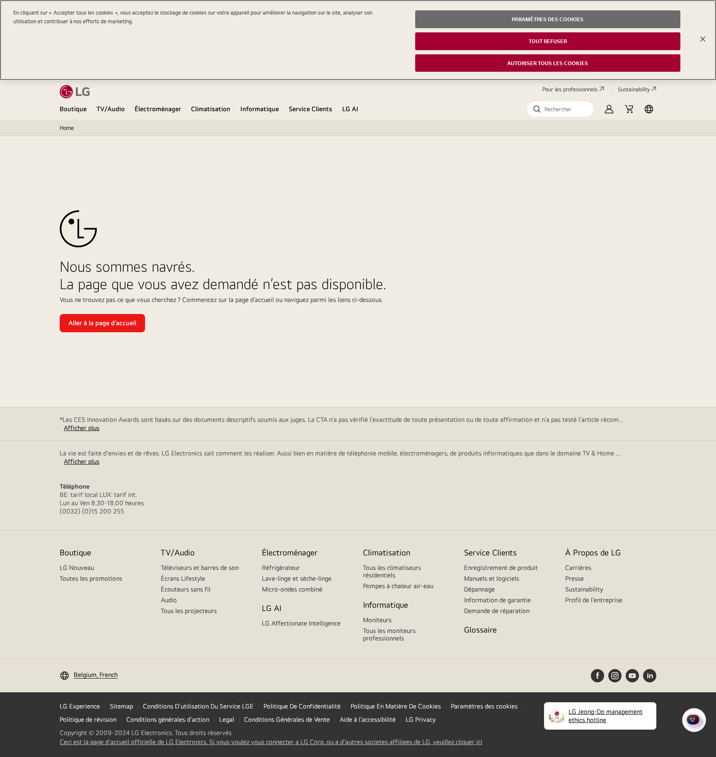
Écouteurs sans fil (185, 589)
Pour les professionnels (569, 89)
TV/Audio (111, 109)
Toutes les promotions (91, 578)
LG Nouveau (77, 568)
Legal (226, 719)
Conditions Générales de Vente (287, 719)
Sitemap (121, 706)
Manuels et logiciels (491, 578)
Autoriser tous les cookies (547, 63)
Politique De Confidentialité (302, 706)
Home (67, 127)
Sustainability (634, 89)
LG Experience (80, 706)
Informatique (259, 109)
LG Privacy (420, 719)
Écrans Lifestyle (183, 578)
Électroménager (158, 109)
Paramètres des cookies (484, 706)
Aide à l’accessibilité (368, 719)
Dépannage (479, 589)
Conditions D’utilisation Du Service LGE (198, 706)
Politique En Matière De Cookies (396, 706)
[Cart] (629, 109)
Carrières (578, 568)
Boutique (73, 109)
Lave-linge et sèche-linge (296, 578)
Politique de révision (88, 719)
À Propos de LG (593, 552)
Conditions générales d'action (167, 719)
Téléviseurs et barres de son (200, 568)
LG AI (350, 109)
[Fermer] (703, 39)
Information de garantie (497, 600)
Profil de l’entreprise (593, 600)
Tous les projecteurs (189, 611)
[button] (560, 109)
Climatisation (210, 109)
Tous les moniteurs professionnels (389, 634)
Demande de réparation (497, 611)
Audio (169, 600)
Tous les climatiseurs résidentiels (392, 571)
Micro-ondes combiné (292, 589)
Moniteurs (377, 620)
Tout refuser (548, 41)
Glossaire (480, 629)
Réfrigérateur (281, 568)
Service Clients (310, 109)
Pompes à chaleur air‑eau (398, 586)
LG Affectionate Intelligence (301, 623)
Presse (574, 578)
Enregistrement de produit (501, 568)
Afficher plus (81, 428)
